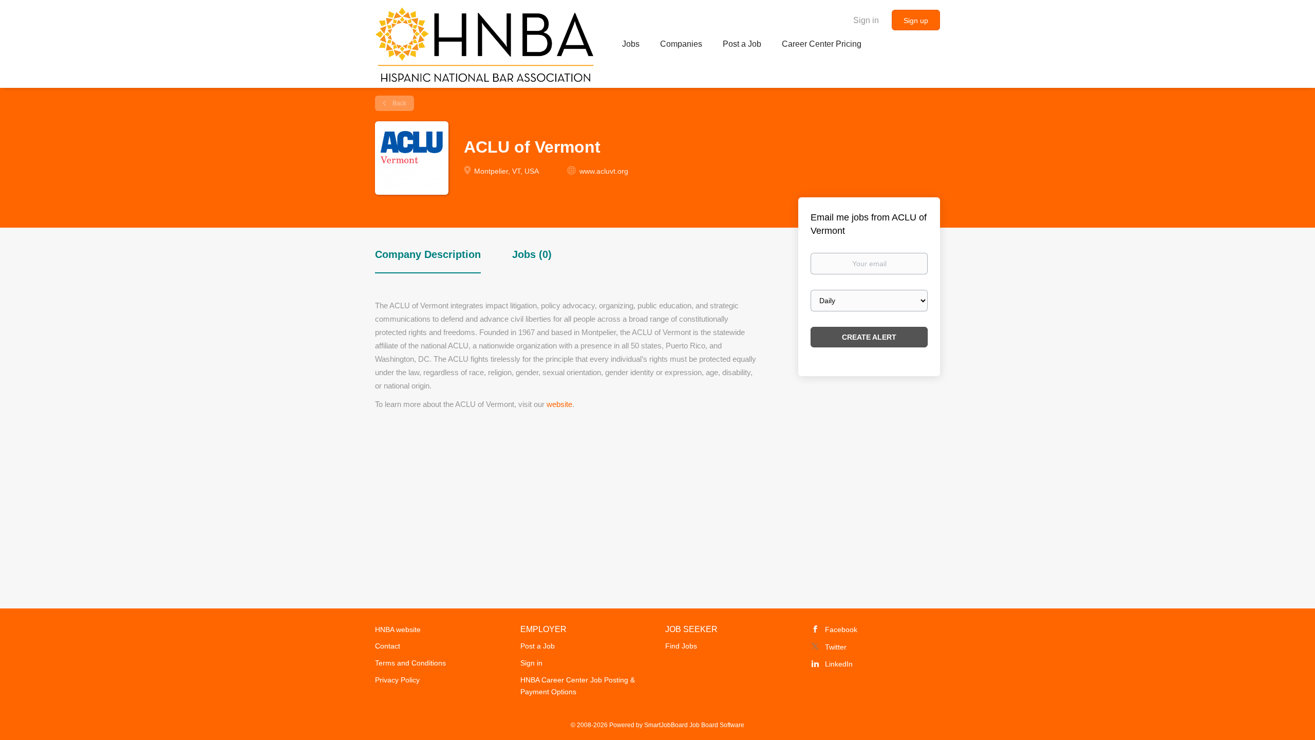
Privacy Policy (397, 680)
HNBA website (398, 629)
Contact (387, 646)
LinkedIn (839, 664)
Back (398, 103)
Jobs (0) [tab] (532, 254)
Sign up (916, 20)
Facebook (841, 629)
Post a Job (537, 646)
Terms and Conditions (410, 663)
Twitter (836, 647)
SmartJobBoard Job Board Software (694, 725)
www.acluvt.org (603, 171)
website (559, 404)
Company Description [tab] (428, 254)
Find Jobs (681, 646)
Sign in (866, 20)
